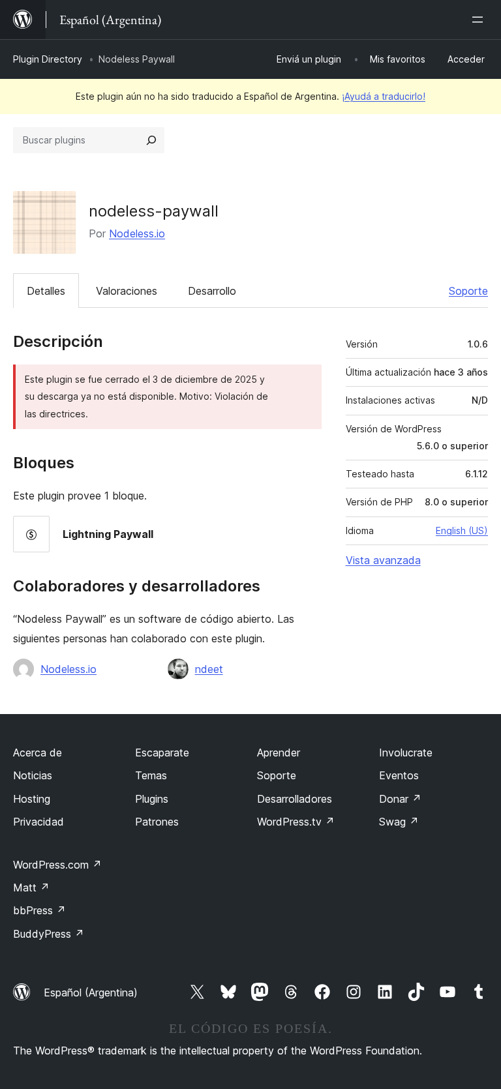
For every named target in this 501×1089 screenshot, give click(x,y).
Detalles (46, 290)
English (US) (462, 530)
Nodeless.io (137, 233)
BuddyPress (48, 933)
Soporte (468, 290)
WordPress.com (57, 864)
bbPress (39, 910)
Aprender (278, 752)
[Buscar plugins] (151, 140)
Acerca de (37, 752)
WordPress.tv (296, 821)
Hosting (31, 798)
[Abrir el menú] (480, 19)
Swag (399, 821)
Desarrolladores (294, 798)
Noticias (32, 775)
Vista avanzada (383, 560)
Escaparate (162, 752)
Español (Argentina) (91, 992)
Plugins (151, 798)
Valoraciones (126, 290)
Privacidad (38, 821)
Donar (400, 798)
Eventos (399, 775)
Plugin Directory (47, 59)
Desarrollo (212, 290)
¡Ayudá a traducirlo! (383, 96)
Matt (31, 887)
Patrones (157, 821)
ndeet (209, 669)
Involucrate (406, 752)
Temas (151, 775)
